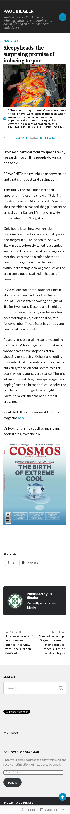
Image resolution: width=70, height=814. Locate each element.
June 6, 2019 (19, 138)
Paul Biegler (19, 11)
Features (11, 40)
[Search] (60, 688)
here (21, 418)
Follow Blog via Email (22, 752)
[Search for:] (35, 688)
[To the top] (62, 797)
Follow (12, 782)
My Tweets (11, 732)
